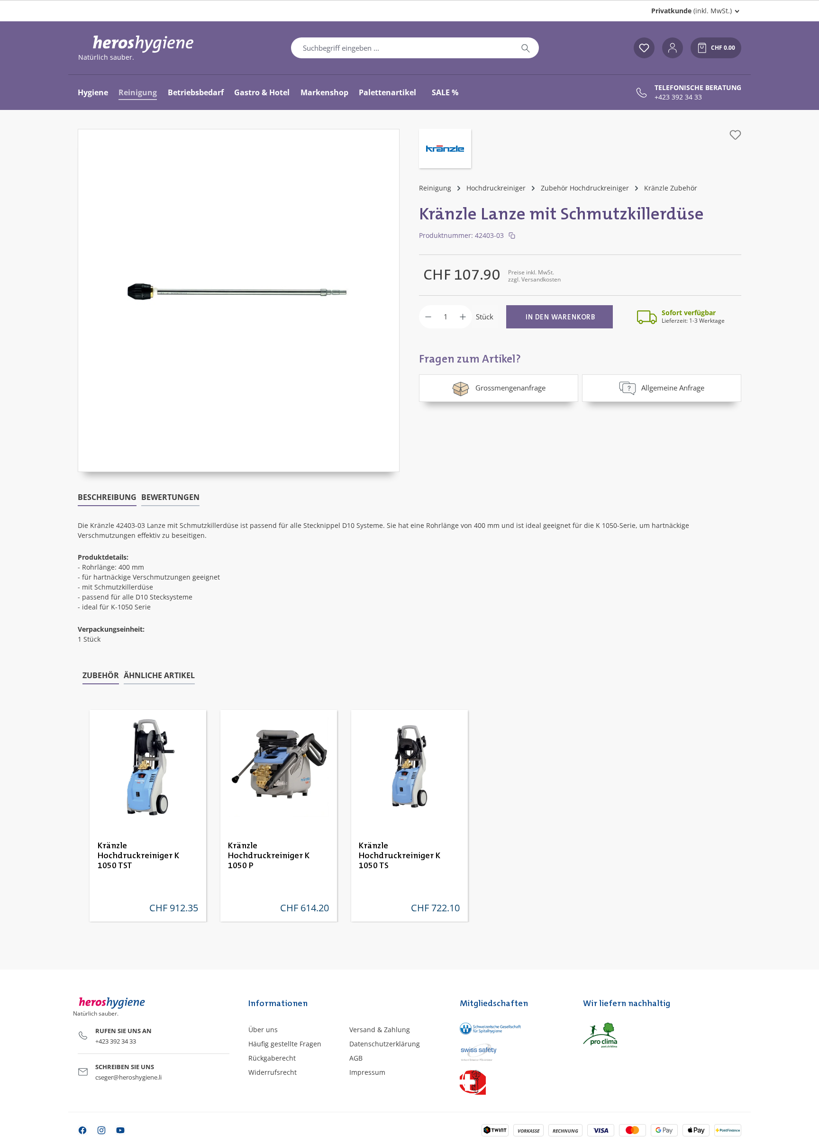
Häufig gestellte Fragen (284, 1043)
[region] (239, 300)
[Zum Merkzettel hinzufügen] (735, 135)
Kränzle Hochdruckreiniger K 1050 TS (399, 856)
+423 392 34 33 (678, 97)
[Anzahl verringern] (428, 316)
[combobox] (402, 47)
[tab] (107, 497)
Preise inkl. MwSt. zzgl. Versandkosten (534, 275)
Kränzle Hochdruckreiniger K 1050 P (268, 856)
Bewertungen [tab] (170, 497)
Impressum (367, 1072)
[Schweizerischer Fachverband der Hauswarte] (512, 1082)
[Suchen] (525, 47)
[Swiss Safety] (512, 1051)
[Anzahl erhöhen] (463, 316)
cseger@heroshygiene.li (128, 1077)
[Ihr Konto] (672, 47)
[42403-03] (239, 291)
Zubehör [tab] (100, 675)
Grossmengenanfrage (510, 387)
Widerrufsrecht (272, 1072)
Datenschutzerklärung (384, 1043)
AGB (356, 1057)
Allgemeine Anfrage (672, 387)
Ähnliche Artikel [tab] (159, 675)
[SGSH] (512, 1029)
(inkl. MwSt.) (691, 10)
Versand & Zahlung (379, 1029)
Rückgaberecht (272, 1057)
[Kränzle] (445, 150)
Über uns (263, 1029)
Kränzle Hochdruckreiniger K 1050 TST (138, 856)
